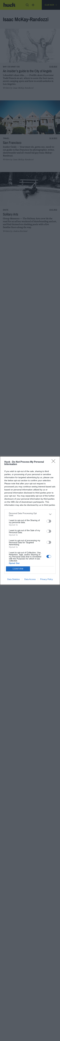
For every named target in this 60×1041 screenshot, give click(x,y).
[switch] (48, 521)
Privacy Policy (46, 579)
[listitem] (30, 514)
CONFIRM (18, 569)
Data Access (30, 579)
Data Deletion (13, 579)
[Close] (54, 462)
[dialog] (30, 520)
